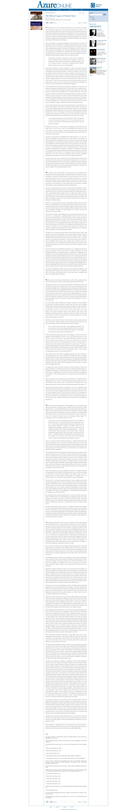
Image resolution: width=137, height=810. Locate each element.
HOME (47, 9)
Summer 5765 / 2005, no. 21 (51, 12)
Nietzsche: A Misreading (101, 58)
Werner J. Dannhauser (101, 59)
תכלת (81, 9)
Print (49, 22)
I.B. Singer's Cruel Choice (102, 40)
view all (85, 22)
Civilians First (99, 67)
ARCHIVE (59, 9)
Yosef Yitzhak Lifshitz (101, 50)
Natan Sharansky (51, 18)
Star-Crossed (99, 29)
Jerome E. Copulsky (100, 31)
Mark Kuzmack (100, 42)
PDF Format (54, 22)
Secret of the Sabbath (101, 49)
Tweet (80, 12)
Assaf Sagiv (99, 68)
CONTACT (70, 9)
